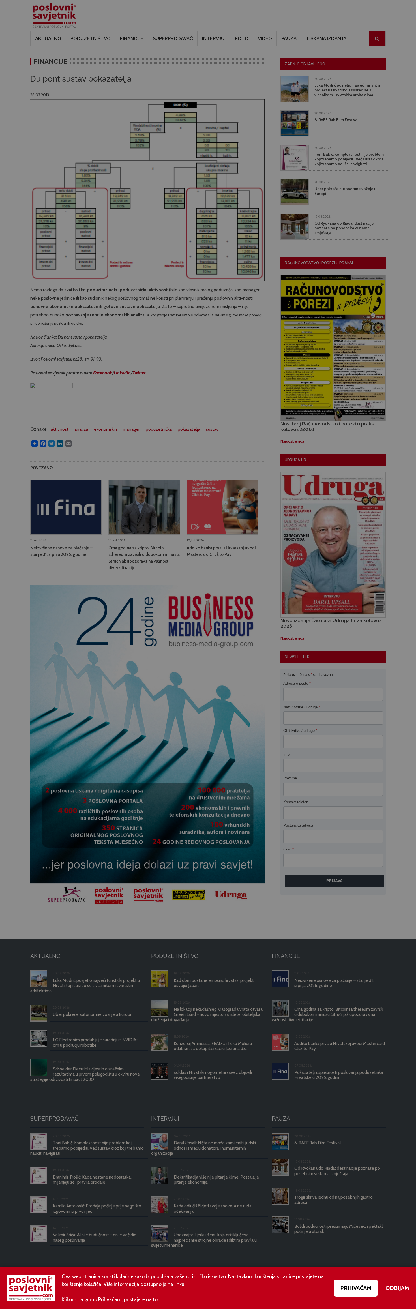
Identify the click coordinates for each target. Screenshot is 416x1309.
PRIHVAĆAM (356, 1288)
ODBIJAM (397, 1288)
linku (179, 1284)
